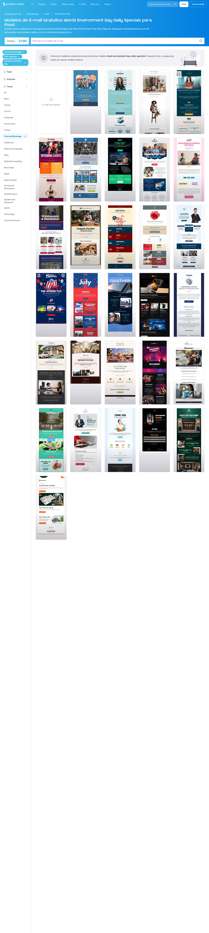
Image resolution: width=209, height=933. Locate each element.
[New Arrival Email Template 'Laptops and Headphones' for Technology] (154, 305)
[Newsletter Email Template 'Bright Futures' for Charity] (154, 169)
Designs (11, 40)
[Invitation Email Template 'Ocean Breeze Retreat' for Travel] (188, 372)
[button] (26, 72)
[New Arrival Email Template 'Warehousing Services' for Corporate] (51, 237)
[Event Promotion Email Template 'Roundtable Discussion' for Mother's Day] (188, 169)
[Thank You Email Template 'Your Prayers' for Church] (85, 372)
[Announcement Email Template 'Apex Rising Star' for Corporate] (188, 305)
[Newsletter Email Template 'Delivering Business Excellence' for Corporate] (188, 237)
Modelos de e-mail (13, 14)
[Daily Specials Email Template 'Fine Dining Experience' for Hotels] (120, 372)
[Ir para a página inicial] (11, 4)
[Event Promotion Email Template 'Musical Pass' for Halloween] (154, 372)
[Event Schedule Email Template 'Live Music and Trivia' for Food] (120, 237)
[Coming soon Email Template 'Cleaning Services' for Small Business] (120, 440)
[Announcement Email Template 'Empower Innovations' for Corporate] (120, 102)
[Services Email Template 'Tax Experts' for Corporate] (85, 440)
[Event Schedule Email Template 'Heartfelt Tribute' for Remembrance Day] (154, 237)
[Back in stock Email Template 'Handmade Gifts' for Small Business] (85, 237)
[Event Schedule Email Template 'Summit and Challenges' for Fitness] (51, 169)
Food (47, 14)
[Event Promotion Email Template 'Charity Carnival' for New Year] (51, 440)
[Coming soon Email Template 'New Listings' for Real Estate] (51, 372)
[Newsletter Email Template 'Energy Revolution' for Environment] (120, 305)
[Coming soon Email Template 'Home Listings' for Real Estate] (51, 508)
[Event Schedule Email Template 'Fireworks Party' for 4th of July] (85, 305)
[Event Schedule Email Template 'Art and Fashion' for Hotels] (188, 440)
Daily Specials (33, 14)
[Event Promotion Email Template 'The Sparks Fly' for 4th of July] (51, 305)
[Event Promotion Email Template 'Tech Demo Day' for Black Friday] (120, 169)
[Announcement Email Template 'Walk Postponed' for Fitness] (85, 102)
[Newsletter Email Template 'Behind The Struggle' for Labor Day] (85, 169)
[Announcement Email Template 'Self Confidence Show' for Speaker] (154, 440)
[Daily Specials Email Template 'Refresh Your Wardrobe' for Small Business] (154, 102)
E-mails (23, 40)
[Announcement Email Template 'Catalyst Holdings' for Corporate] (188, 102)
